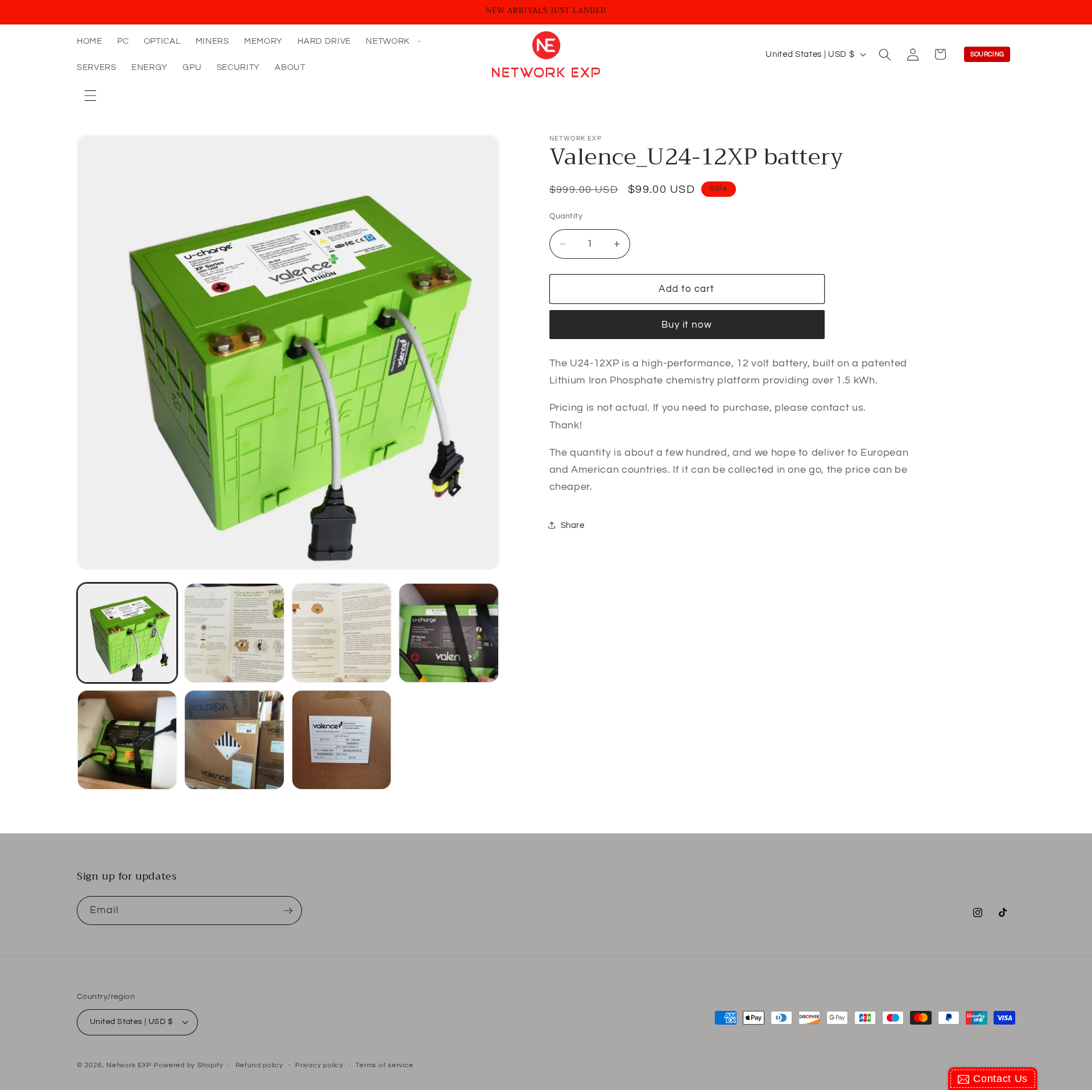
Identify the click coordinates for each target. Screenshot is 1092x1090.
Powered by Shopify (188, 1065)
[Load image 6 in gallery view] (234, 739)
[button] (392, 41)
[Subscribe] (287, 911)
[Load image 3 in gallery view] (341, 633)
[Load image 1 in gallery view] (127, 633)
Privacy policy (319, 1065)
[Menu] (90, 95)
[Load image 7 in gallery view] (341, 739)
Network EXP (128, 1065)
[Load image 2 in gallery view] (234, 633)
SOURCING (987, 54)
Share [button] (573, 525)
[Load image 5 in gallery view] (127, 739)
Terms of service (384, 1065)
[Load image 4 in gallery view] (448, 633)
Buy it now (687, 324)
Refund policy (259, 1065)
